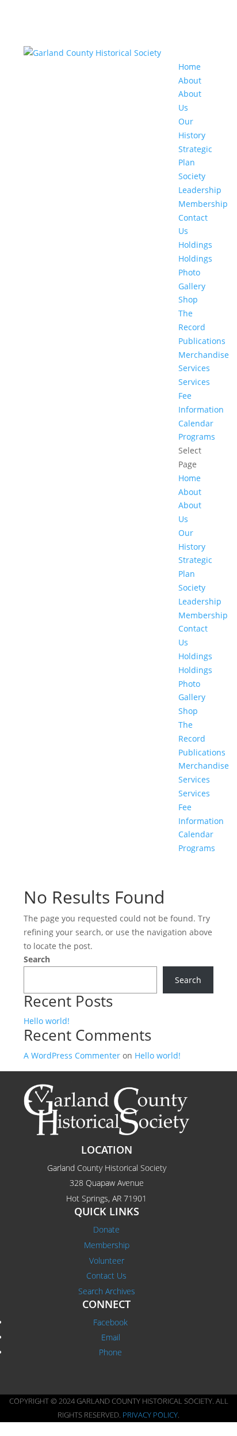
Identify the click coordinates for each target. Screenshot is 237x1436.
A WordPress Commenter (72, 1055)
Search (37, 959)
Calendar (195, 423)
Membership (203, 203)
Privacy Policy (150, 1414)
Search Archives (106, 1291)
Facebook (110, 1322)
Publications (201, 340)
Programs (196, 436)
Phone (110, 1352)
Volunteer (106, 1260)
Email (110, 1337)
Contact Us (106, 1275)
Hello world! (47, 1020)
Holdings (195, 244)
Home (189, 66)
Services (194, 367)
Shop (188, 299)
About (189, 80)
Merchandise (203, 354)
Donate (106, 1229)
